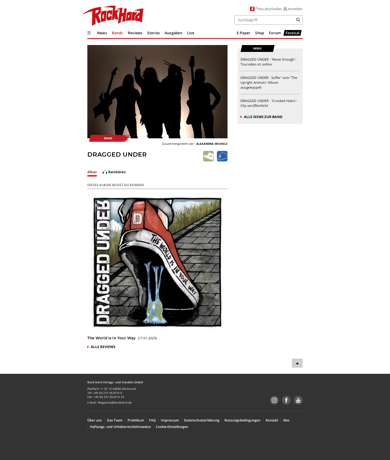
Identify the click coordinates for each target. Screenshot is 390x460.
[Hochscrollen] (297, 363)
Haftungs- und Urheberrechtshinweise (120, 427)
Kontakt (272, 420)
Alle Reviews (103, 346)
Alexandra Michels (212, 144)
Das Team (115, 420)
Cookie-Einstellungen (172, 427)
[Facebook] (286, 400)
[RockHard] (112, 15)
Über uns (94, 420)
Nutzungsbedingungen (242, 420)
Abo (286, 420)
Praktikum (136, 420)
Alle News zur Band (263, 116)
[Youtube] (298, 400)
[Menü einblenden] (89, 33)
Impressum (170, 420)
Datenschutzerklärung (201, 420)
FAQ (152, 420)
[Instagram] (274, 400)
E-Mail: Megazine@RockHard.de (109, 402)
